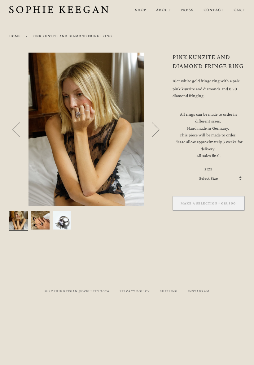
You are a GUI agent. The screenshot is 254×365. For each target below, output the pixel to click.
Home (14, 36)
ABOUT (163, 9)
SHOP (140, 9)
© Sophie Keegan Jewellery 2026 (77, 291)
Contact (214, 9)
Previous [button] (19, 129)
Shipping (168, 291)
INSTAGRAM (199, 291)
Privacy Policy (135, 291)
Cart (239, 9)
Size (208, 169)
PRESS (187, 9)
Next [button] (152, 129)
